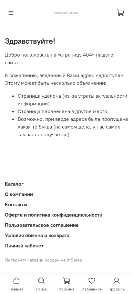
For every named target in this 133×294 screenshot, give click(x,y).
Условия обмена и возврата (37, 235)
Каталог (14, 184)
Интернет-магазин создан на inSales (43, 260)
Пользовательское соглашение (42, 225)
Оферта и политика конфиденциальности (53, 214)
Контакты (16, 204)
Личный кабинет (24, 245)
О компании (19, 194)
